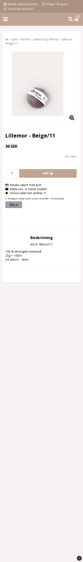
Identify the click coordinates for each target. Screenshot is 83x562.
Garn (14, 39)
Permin (25, 39)
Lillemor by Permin (46, 39)
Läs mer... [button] (71, 156)
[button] (77, 19)
